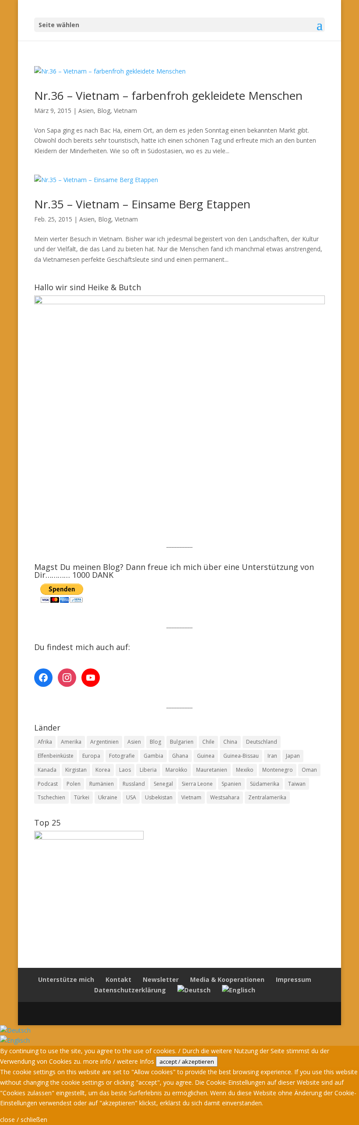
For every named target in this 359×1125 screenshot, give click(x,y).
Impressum (293, 979)
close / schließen (23, 1119)
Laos (125, 769)
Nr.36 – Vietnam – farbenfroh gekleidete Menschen (168, 95)
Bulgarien (182, 741)
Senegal (163, 784)
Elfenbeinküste (56, 755)
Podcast (48, 784)
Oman (309, 769)
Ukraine (107, 797)
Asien (86, 110)
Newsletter (161, 979)
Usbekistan (158, 797)
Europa (91, 755)
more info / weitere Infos (118, 1061)
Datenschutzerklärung (130, 990)
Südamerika (264, 784)
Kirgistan (76, 769)
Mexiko (244, 769)
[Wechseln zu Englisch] (238, 990)
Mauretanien (211, 769)
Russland (134, 784)
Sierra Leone (197, 784)
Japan (293, 755)
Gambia (153, 755)
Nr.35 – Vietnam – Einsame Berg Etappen (142, 204)
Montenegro (277, 769)
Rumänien (101, 784)
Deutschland (261, 741)
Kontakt (118, 979)
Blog (103, 110)
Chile (208, 741)
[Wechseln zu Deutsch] (15, 1030)
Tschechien (51, 797)
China (230, 741)
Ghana (180, 755)
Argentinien (104, 741)
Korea (102, 769)
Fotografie (122, 755)
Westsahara (224, 797)
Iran (272, 755)
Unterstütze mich (66, 979)
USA (131, 797)
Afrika (45, 741)
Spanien (231, 784)
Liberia (148, 769)
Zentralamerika (267, 797)
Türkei (81, 797)
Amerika (71, 741)
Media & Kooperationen (227, 979)
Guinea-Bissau (241, 755)
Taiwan (297, 784)
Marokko (176, 769)
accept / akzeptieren (186, 1061)
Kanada (47, 769)
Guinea (206, 755)
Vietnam (125, 110)
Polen (74, 784)
